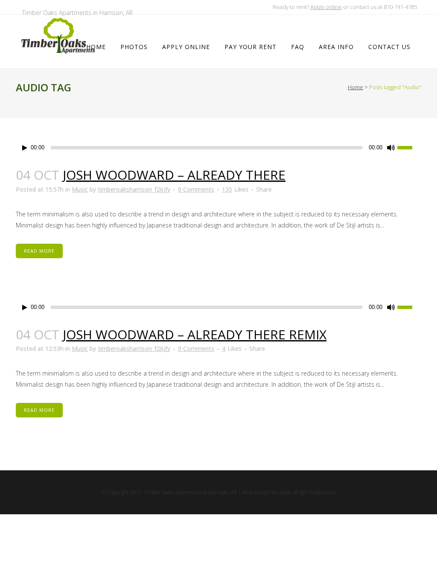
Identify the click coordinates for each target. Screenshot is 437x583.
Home (355, 87)
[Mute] (391, 147)
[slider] (409, 146)
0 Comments (196, 189)
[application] (218, 147)
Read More (39, 251)
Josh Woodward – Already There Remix (194, 334)
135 (235, 189)
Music (80, 189)
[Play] (24, 148)
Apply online (326, 7)
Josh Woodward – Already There (174, 175)
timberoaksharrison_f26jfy (134, 189)
